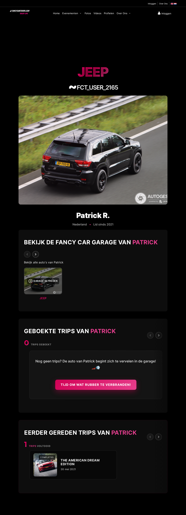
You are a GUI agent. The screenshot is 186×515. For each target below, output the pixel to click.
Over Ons (163, 3)
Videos (97, 13)
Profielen (109, 13)
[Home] (19, 11)
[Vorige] (27, 254)
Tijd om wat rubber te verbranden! (96, 385)
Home (56, 13)
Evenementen (70, 13)
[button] (93, 285)
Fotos (88, 13)
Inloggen (152, 3)
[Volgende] (35, 254)
